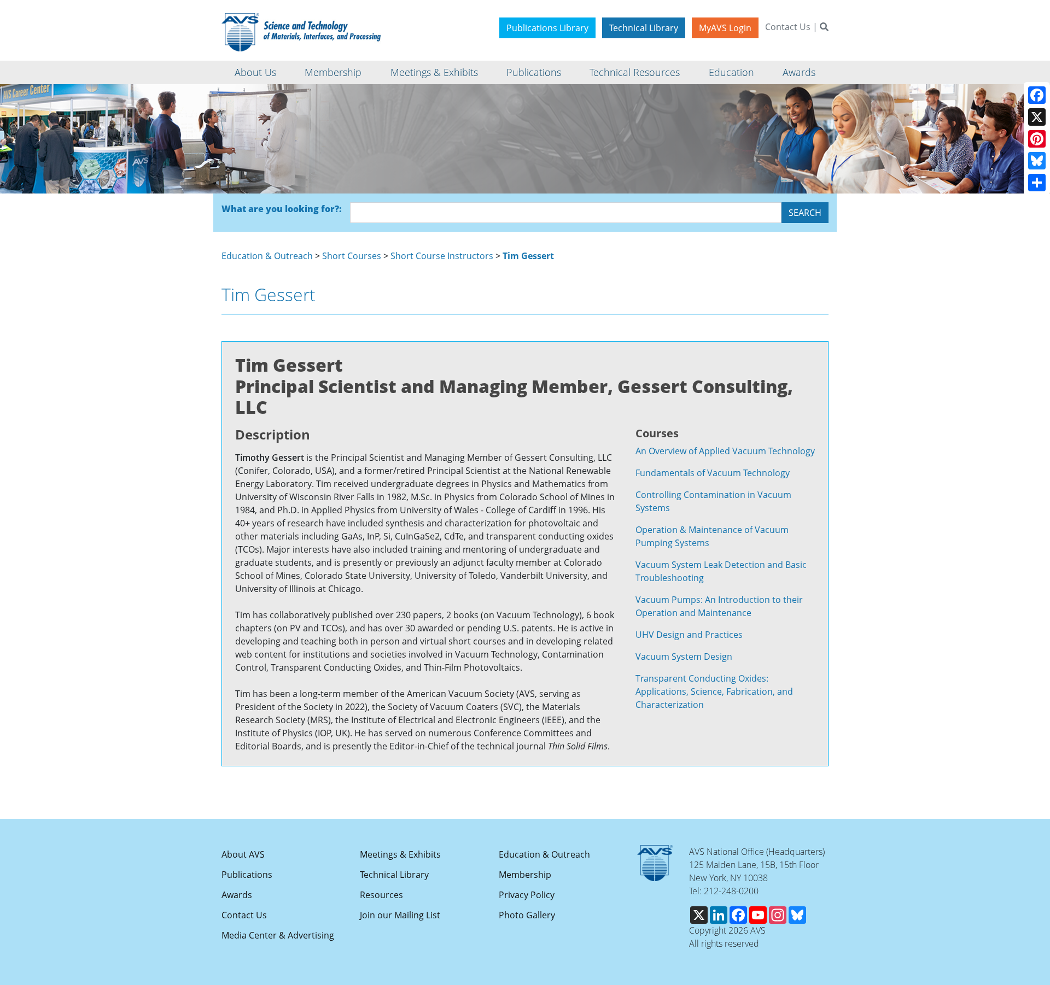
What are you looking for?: (281, 209)
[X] (1037, 117)
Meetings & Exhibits (400, 854)
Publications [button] (533, 72)
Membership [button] (333, 72)
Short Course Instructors (441, 256)
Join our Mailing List (400, 915)
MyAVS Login (725, 28)
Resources (381, 895)
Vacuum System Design (683, 656)
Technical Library (643, 28)
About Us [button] (255, 72)
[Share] (1037, 183)
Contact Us (787, 27)
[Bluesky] (1037, 161)
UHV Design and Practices (689, 635)
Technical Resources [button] (635, 72)
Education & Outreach (267, 256)
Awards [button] (799, 72)
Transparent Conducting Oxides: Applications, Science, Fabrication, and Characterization (714, 691)
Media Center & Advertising (277, 935)
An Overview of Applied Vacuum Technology (725, 451)
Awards (236, 895)
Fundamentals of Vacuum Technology (712, 473)
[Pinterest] (1037, 139)
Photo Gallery (527, 915)
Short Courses (351, 256)
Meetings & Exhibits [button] (434, 72)
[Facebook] (1037, 95)
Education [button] (731, 72)
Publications (246, 875)
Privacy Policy (527, 895)
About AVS (243, 854)
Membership (525, 875)
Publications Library (547, 28)
